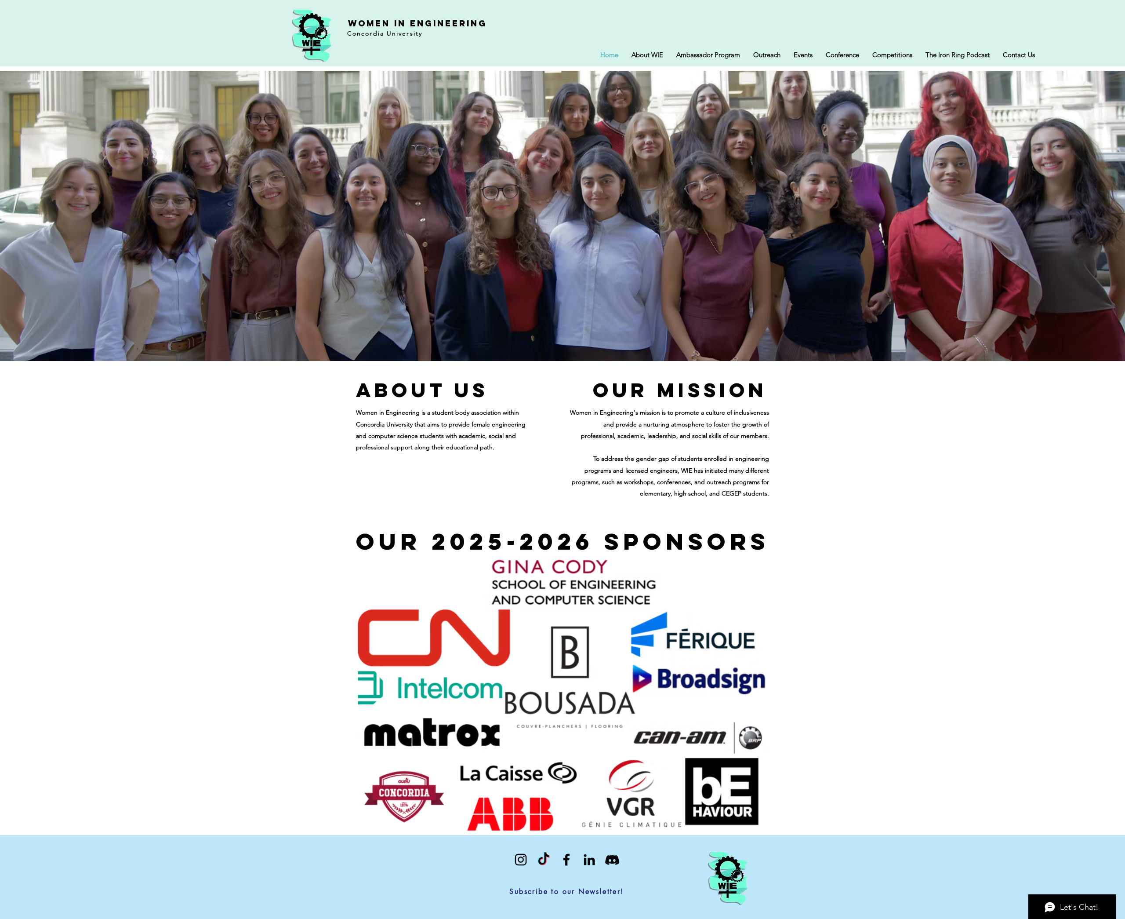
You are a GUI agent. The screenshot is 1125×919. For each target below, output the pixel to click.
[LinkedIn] (589, 860)
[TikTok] (544, 860)
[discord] (612, 860)
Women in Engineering (417, 23)
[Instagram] (521, 860)
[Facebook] (566, 860)
